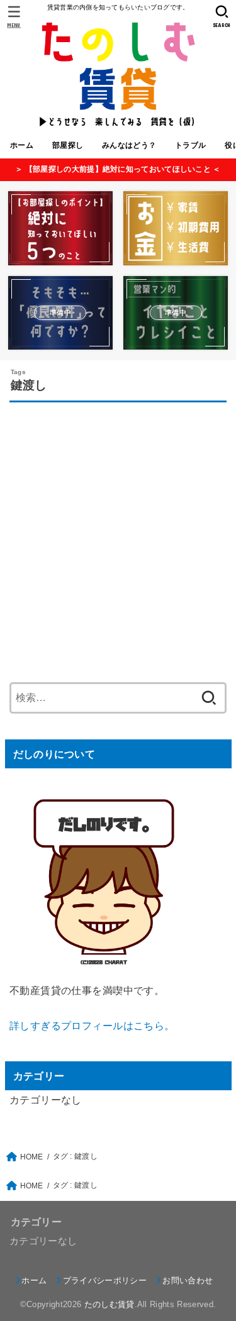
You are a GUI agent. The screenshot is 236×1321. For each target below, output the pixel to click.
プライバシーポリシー (105, 1280)
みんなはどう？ (129, 145)
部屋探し (67, 145)
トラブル (190, 145)
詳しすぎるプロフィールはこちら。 (92, 1025)
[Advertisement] (118, 538)
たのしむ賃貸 (109, 1304)
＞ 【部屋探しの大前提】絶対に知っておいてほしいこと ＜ (117, 169)
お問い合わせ (187, 1280)
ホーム (21, 145)
